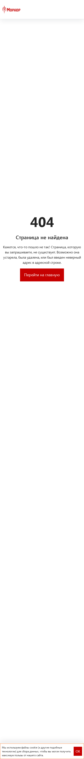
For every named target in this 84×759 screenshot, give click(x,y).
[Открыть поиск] (71, 10)
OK (78, 751)
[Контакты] (78, 10)
